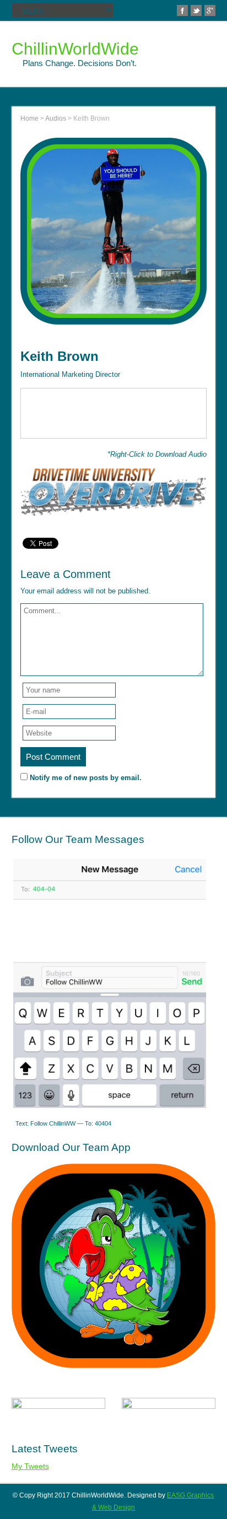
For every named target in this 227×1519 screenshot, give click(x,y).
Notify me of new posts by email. (86, 778)
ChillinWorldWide (75, 49)
